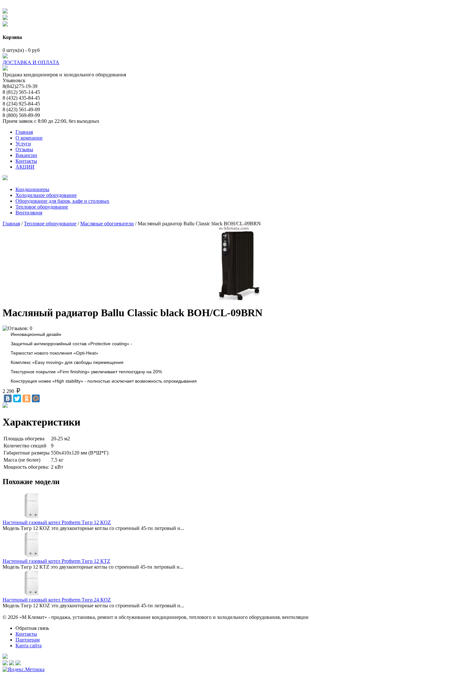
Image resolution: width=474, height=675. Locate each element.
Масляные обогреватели (107, 223)
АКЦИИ (25, 167)
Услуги (23, 143)
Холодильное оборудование (46, 195)
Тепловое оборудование (41, 207)
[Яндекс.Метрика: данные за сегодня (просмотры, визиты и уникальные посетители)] (23, 669)
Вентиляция (28, 212)
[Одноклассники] (26, 398)
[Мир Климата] (5, 69)
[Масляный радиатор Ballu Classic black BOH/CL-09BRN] (237, 261)
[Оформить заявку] (5, 178)
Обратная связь (32, 628)
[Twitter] (17, 398)
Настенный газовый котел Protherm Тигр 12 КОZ (57, 522)
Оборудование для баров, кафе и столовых (62, 201)
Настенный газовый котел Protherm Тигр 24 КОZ (57, 599)
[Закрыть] (5, 24)
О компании (29, 138)
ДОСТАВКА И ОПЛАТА (31, 62)
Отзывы (24, 149)
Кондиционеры (32, 189)
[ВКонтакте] (8, 398)
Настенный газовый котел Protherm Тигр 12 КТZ (56, 561)
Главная (24, 132)
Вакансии (26, 155)
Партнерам (27, 639)
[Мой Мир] (36, 398)
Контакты (26, 161)
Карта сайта (28, 645)
